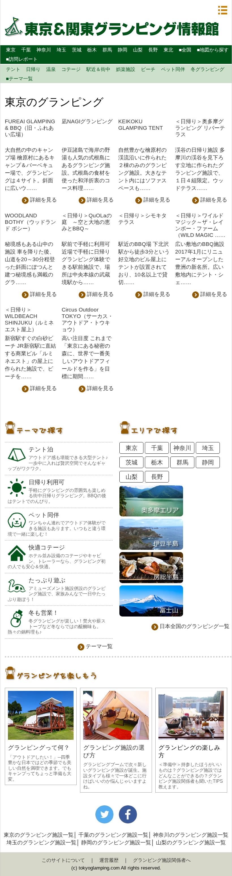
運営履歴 (109, 860)
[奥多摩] (151, 515)
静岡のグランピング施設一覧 (116, 842)
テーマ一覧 (99, 646)
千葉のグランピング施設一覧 (113, 835)
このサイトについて (63, 860)
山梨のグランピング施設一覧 (191, 842)
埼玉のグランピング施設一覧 (41, 842)
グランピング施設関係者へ (162, 860)
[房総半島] (151, 581)
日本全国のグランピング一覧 (194, 626)
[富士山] (151, 615)
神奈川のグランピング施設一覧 (190, 835)
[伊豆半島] (151, 548)
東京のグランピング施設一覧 (39, 835)
